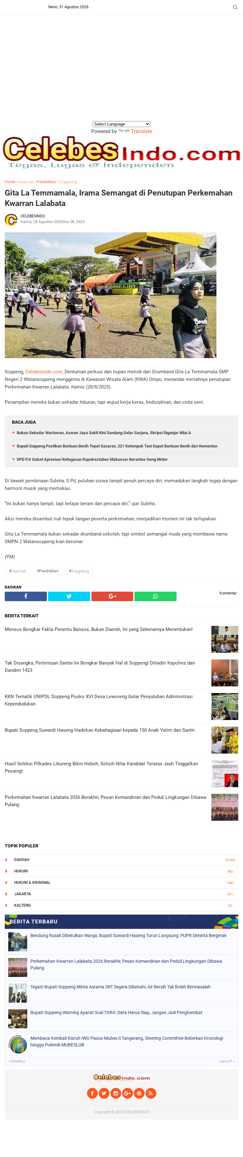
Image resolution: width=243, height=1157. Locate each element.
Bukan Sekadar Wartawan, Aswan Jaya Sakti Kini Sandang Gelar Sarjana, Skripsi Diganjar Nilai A (104, 432)
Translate (141, 131)
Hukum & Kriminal (32, 882)
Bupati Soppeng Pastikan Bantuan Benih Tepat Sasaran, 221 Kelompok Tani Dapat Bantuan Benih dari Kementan (117, 446)
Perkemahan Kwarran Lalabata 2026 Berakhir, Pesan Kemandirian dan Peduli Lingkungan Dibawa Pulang (126, 964)
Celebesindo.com (43, 372)
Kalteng (22, 905)
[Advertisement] (121, 72)
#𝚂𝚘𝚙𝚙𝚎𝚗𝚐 (79, 571)
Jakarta (22, 894)
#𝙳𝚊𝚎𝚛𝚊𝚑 (17, 571)
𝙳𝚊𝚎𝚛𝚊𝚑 (26, 182)
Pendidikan (46, 182)
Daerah (21, 860)
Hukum (21, 871)
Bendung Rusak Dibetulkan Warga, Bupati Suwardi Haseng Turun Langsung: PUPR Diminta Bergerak (128, 935)
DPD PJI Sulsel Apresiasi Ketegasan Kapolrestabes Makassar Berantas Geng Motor (92, 459)
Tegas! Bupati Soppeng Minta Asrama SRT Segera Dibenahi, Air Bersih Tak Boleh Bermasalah (120, 986)
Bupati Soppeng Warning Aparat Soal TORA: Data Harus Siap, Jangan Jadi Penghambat (116, 1012)
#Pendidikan (48, 571)
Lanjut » (227, 1061)
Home (10, 182)
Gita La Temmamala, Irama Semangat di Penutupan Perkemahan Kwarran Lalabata (119, 198)
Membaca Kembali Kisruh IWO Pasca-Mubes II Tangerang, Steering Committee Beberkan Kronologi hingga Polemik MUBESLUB (126, 1041)
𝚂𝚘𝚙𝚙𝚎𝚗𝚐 (68, 182)
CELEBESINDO (137, 1112)
